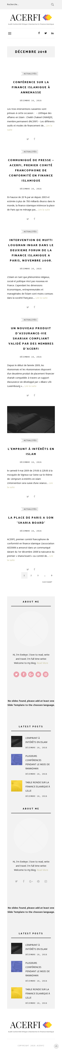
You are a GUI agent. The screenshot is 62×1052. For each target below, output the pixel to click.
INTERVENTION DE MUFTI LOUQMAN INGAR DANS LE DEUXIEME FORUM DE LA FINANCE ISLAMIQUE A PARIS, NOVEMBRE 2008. (31, 250)
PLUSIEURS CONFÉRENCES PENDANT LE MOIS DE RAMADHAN (37, 762)
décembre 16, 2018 (30, 100)
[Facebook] (38, 33)
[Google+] (31, 674)
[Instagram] (45, 674)
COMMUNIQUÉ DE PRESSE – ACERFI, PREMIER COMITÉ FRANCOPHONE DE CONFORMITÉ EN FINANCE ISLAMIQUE (31, 170)
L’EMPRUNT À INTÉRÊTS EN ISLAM (36, 740)
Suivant (47, 582)
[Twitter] (45, 33)
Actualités (30, 73)
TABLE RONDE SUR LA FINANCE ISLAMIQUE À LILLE (37, 786)
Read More (42, 662)
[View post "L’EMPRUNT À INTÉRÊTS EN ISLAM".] (31, 419)
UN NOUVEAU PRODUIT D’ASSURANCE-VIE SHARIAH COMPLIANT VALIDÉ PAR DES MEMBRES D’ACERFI (31, 338)
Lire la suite (44, 209)
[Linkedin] (52, 33)
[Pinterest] (38, 674)
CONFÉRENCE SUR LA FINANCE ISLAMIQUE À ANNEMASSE (31, 87)
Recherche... (13, 4)
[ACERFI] (31, 19)
